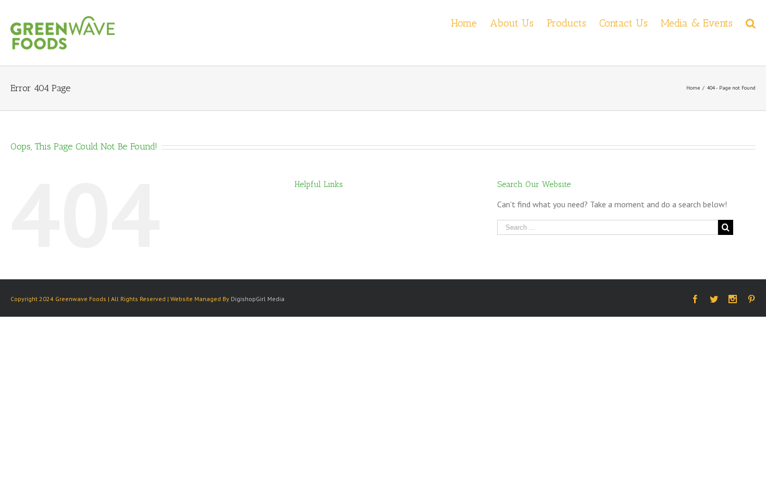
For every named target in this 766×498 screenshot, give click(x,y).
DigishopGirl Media (258, 299)
